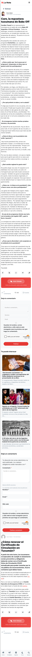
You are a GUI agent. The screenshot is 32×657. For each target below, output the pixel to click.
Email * (4, 497)
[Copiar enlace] (29, 272)
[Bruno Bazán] (4, 14)
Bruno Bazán (10, 13)
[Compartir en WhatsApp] (16, 272)
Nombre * (5, 490)
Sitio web (5, 504)
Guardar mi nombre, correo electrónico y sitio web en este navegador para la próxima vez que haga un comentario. (15, 328)
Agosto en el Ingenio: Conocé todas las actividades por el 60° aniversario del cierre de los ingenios (15, 408)
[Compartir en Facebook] (2, 272)
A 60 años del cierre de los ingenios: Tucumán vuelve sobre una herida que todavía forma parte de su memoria (15, 440)
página (25, 586)
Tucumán (4, 268)
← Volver (7, 9)
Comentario (7, 468)
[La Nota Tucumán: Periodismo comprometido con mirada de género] (6, 2)
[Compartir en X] (9, 272)
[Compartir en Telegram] (22, 272)
